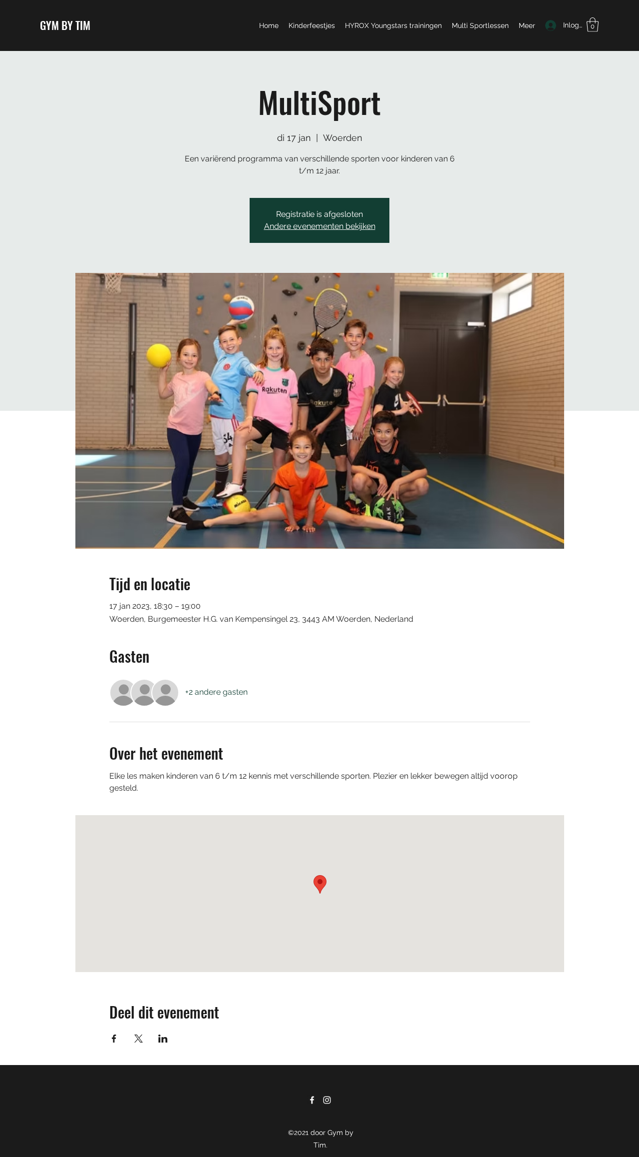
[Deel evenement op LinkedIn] (163, 1039)
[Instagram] (327, 1100)
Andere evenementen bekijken (319, 226)
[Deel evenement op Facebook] (114, 1039)
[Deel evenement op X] (138, 1039)
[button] (593, 24)
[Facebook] (312, 1100)
